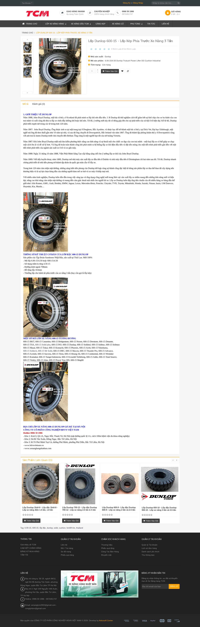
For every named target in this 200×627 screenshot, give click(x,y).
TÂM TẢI (24, 555)
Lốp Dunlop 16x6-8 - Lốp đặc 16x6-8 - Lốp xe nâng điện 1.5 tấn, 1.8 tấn (40, 508)
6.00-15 (28, 528)
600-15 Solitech (30, 351)
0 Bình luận (116, 49)
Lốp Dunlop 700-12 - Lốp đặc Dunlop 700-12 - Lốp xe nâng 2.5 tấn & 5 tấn (79, 508)
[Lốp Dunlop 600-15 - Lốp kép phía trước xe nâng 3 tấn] (27, 47)
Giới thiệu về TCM (28, 545)
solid (56, 528)
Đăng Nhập (138, 3)
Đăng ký (174, 586)
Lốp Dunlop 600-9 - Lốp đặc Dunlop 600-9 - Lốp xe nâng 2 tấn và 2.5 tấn (119, 508)
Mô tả (25, 104)
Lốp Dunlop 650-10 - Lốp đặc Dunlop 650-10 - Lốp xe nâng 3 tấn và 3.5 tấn (159, 508)
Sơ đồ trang (66, 551)
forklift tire (71, 528)
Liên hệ (64, 545)
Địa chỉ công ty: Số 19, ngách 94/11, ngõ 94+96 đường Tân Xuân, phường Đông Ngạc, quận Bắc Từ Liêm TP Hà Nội (39, 581)
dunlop (50, 528)
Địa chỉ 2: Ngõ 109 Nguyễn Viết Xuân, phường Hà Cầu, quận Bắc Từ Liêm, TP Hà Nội (39, 592)
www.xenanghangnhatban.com (37, 448)
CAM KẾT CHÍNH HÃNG (30, 548)
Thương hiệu (106, 545)
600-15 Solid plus (42, 344)
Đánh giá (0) (38, 104)
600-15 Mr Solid (45, 351)
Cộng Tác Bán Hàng (110, 551)
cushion (62, 528)
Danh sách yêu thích (150, 551)
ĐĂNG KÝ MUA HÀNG (29, 551)
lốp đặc (43, 528)
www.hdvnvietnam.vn (34, 445)
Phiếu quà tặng (67, 555)
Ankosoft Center (106, 620)
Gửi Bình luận (129, 49)
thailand (79, 528)
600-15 (35, 528)
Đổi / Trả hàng (67, 548)
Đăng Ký (126, 3)
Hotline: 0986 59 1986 (34, 599)
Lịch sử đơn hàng (149, 548)
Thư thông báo (148, 555)
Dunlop (108, 56)
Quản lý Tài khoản (149, 545)
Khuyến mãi (106, 555)
